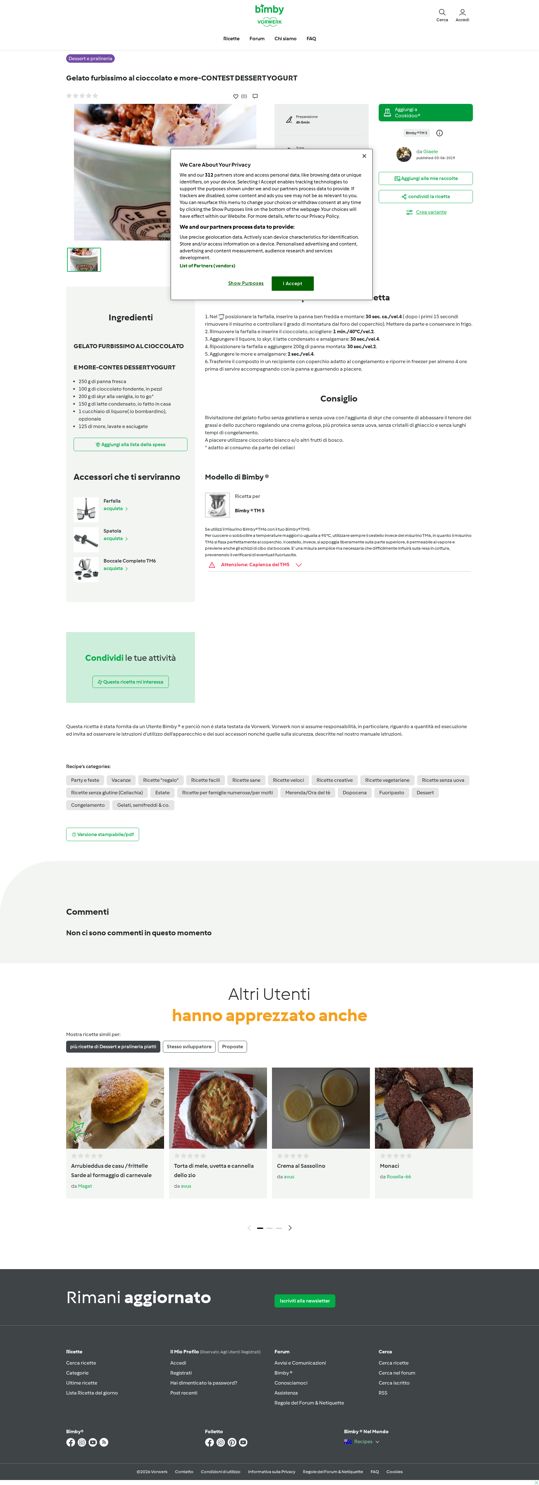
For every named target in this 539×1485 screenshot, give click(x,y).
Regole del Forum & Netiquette (309, 1403)
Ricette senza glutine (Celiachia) (107, 793)
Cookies (394, 1471)
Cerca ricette (81, 1363)
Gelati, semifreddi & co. (143, 805)
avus (186, 1186)
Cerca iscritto (394, 1383)
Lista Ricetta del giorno (92, 1393)
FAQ (375, 1471)
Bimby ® (283, 1373)
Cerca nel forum (397, 1373)
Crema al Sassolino (301, 1165)
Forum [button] (257, 38)
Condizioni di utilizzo (220, 1471)
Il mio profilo (215, 1352)
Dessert (425, 793)
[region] (271, 224)
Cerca (385, 1352)
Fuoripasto (391, 793)
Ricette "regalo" (161, 780)
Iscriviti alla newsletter (305, 1301)
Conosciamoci (291, 1383)
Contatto (184, 1471)
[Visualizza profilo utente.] (403, 154)
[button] (442, 15)
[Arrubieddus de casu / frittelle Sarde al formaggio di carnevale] (115, 1108)
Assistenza (286, 1393)
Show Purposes (246, 283)
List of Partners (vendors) (208, 266)
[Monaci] (424, 1108)
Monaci (389, 1165)
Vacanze (121, 780)
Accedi (178, 1363)
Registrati (181, 1373)
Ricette (74, 1352)
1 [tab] (260, 1228)
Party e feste (85, 780)
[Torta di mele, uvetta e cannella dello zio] (218, 1108)
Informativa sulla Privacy (271, 1471)
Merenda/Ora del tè (307, 793)
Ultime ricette (81, 1383)
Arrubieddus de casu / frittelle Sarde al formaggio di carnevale (111, 1170)
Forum (281, 1352)
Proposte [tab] (232, 1046)
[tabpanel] (269, 1151)
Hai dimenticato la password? (203, 1383)
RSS (383, 1393)
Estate (162, 793)
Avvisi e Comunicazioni (300, 1363)
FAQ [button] (311, 38)
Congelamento (88, 805)
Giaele (430, 151)
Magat (85, 1186)
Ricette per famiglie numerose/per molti (227, 793)
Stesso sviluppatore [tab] (189, 1046)
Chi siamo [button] (285, 38)
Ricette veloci (288, 780)
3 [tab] (279, 1228)
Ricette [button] (231, 38)
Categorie (77, 1373)
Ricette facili (205, 780)
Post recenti (183, 1393)
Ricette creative (335, 780)
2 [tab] (269, 1228)
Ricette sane (246, 780)
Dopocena (355, 793)
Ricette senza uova (443, 780)
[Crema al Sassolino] (321, 1108)
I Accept (293, 283)
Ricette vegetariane (387, 780)
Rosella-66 (399, 1177)
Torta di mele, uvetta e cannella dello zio (214, 1170)
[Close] (364, 156)
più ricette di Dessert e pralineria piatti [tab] (113, 1046)
